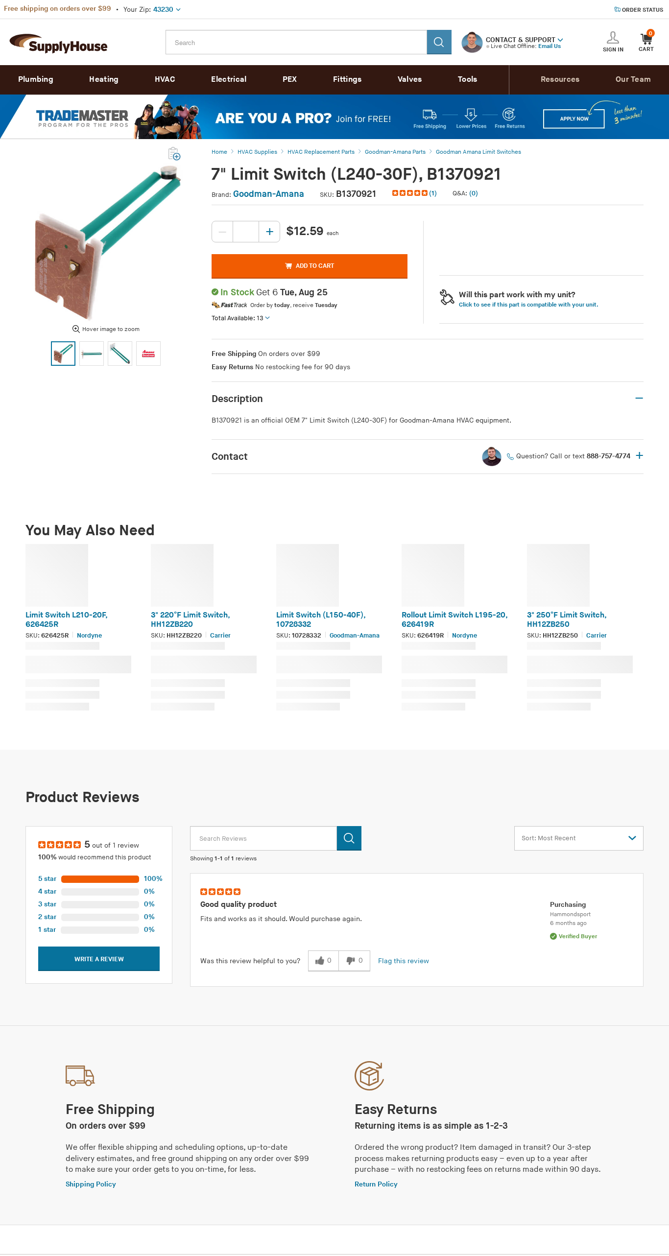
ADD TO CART (315, 266)
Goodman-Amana (268, 194)
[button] (560, 39)
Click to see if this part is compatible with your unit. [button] (528, 304)
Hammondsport (570, 914)
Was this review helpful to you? (250, 961)
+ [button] (639, 456)
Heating (104, 79)
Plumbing (35, 79)
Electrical (228, 79)
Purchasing (568, 905)
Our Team (633, 79)
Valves (410, 79)
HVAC (165, 79)
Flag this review (403, 961)
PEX (290, 79)
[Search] (439, 42)
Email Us (549, 46)
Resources (560, 79)
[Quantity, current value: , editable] (246, 231)
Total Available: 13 (237, 318)
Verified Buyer (578, 936)
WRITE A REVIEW (99, 959)
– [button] (639, 398)
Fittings (347, 79)
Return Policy (376, 1184)
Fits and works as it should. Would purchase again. (281, 919)
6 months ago (568, 923)
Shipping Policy (91, 1184)
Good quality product (238, 904)
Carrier (220, 636)
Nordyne (89, 636)
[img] (410, 193)
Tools (468, 79)
